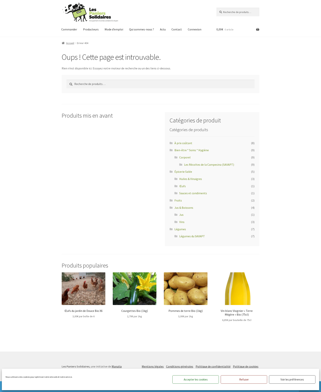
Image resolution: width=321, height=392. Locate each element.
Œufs (182, 186)
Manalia (117, 366)
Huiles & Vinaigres (190, 179)
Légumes (180, 229)
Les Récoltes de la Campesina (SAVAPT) (209, 164)
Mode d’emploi (114, 29)
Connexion (194, 29)
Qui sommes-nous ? (141, 29)
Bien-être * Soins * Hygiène (191, 150)
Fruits (178, 200)
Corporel (185, 157)
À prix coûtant (183, 143)
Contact (176, 29)
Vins (181, 222)
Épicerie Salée (183, 171)
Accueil (70, 43)
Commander (69, 29)
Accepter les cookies (196, 379)
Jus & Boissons (183, 207)
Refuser (244, 379)
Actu (163, 29)
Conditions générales (179, 366)
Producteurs (91, 29)
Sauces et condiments (193, 193)
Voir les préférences (292, 379)
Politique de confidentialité (213, 366)
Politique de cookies (245, 366)
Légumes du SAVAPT (192, 236)
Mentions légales (153, 366)
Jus (181, 214)
